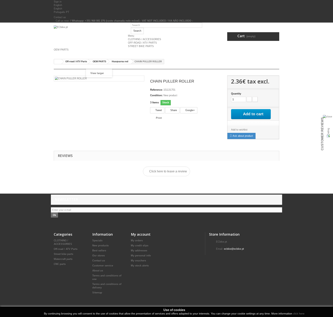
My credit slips (139, 245)
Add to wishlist (239, 129)
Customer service (102, 265)
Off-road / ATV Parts (65, 249)
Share (173, 110)
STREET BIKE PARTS (141, 46)
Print (159, 117)
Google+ (190, 110)
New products (100, 245)
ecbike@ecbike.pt (234, 248)
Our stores (98, 255)
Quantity (236, 93)
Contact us (60, 17)
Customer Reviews (322, 133)
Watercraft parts (63, 259)
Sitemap (97, 292)
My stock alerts (140, 265)
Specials (97, 240)
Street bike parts (63, 254)
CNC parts (60, 264)
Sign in (57, 1)
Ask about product (242, 135)
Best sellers (99, 250)
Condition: (156, 95)
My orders (137, 240)
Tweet (158, 110)
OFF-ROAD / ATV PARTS (142, 42)
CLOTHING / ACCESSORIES (144, 39)
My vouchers (138, 260)
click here (298, 313)
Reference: (156, 89)
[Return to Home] (57, 61)
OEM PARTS (61, 49)
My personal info (141, 255)
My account (141, 234)
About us (97, 270)
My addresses (139, 250)
